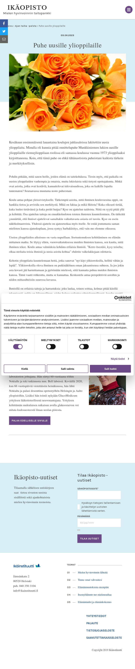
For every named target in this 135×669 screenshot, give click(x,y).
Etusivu (8, 26)
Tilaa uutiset (89, 538)
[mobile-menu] (129, 9)
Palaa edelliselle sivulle (30, 420)
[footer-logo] (27, 565)
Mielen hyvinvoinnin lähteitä (93, 572)
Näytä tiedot (118, 358)
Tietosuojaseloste (100, 630)
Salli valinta (67, 368)
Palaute (92, 623)
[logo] (27, 10)
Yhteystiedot (96, 616)
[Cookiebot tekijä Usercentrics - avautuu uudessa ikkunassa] (116, 298)
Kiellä (24, 368)
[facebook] (4, 23)
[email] (4, 39)
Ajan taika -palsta (26, 26)
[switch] (51, 346)
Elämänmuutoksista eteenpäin (93, 587)
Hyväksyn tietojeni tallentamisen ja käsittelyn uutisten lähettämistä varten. (100, 506)
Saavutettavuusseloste (104, 637)
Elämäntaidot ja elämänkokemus (94, 602)
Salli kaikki (110, 368)
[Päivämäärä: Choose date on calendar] (78, 530)
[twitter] (4, 31)
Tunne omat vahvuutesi (90, 579)
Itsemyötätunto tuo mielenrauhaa (94, 594)
